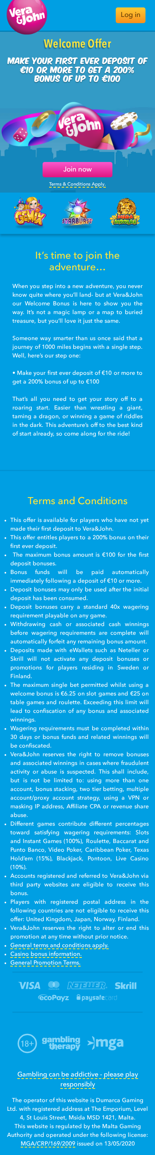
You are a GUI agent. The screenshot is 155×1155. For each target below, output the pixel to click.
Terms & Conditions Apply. (77, 184)
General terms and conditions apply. (59, 945)
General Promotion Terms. (45, 963)
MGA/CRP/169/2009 (48, 1144)
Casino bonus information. (46, 954)
